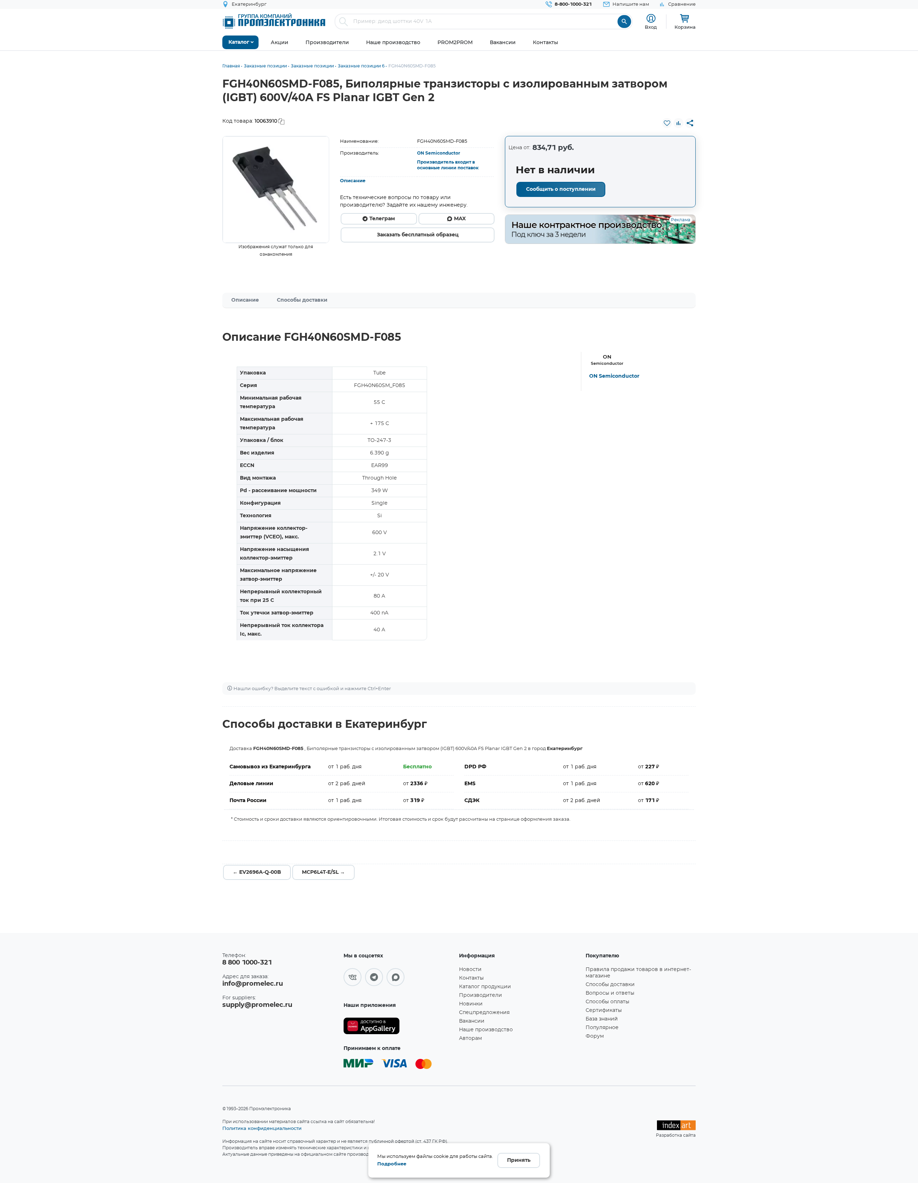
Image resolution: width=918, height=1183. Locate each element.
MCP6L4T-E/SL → (323, 872)
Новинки (471, 1004)
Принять (518, 1160)
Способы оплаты (607, 1001)
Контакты (471, 978)
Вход (651, 27)
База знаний (602, 1019)
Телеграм (382, 218)
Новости (470, 969)
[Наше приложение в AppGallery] (399, 1026)
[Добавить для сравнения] (678, 123)
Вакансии (471, 1021)
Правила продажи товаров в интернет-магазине (638, 973)
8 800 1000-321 (247, 963)
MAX (460, 218)
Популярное (602, 1027)
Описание (352, 181)
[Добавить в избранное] (667, 123)
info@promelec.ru (252, 984)
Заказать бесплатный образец (418, 234)
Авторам (470, 1038)
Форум (595, 1036)
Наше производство (486, 1029)
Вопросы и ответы (610, 993)
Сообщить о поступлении (561, 189)
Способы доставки (302, 300)
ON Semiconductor (438, 153)
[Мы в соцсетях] (352, 977)
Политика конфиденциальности (262, 1128)
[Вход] (651, 18)
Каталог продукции (485, 986)
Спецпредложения (484, 1012)
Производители (480, 995)
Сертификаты (604, 1010)
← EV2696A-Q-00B (257, 872)
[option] (276, 189)
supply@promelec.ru (257, 1005)
